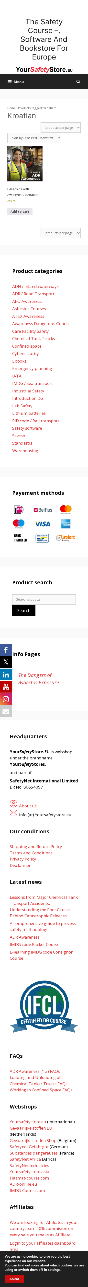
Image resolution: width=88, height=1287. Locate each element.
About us (28, 806)
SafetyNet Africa (25, 1159)
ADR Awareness (25, 937)
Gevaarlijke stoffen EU (31, 1128)
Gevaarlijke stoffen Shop (33, 1140)
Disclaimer (20, 865)
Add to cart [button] (20, 211)
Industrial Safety (28, 391)
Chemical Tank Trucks (33, 338)
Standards (22, 443)
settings (54, 1270)
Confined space (27, 346)
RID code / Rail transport (35, 421)
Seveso (18, 435)
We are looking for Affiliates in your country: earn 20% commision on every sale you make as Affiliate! (44, 1228)
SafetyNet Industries (29, 1165)
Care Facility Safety (30, 331)
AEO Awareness (27, 301)
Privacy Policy (23, 859)
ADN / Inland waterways (35, 286)
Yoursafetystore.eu (28, 1121)
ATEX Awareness (28, 316)
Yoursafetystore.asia (29, 1171)
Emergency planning (32, 368)
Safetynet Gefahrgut (29, 1146)
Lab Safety (22, 406)
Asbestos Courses (29, 308)
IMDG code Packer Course (34, 944)
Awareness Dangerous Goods (40, 323)
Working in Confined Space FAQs (41, 1090)
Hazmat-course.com (29, 1178)
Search (23, 610)
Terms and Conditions (31, 853)
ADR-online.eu (23, 1184)
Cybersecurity (25, 353)
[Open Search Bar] (78, 81)
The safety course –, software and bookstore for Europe (44, 39)
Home (11, 108)
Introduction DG (27, 398)
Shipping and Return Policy (36, 846)
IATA (17, 376)
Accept (14, 1279)
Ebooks (19, 361)
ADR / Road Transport (33, 293)
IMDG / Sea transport (32, 383)
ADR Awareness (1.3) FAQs (35, 1071)
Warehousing (25, 450)
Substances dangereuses (34, 1153)
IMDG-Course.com (27, 1190)
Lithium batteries (29, 413)
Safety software (27, 428)
